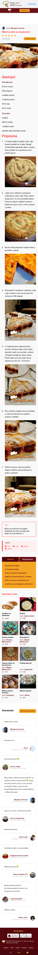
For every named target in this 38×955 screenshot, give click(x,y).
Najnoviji (10, 559)
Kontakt (15, 943)
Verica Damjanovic (17, 818)
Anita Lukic (23, 837)
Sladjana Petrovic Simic (19, 856)
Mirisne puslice (28, 687)
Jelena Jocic (23, 917)
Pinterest (31, 947)
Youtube (17, 947)
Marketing (9, 943)
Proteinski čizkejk (12, 569)
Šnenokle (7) (28, 633)
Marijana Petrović (17, 28)
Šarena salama (10, 633)
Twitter (12, 947)
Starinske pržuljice (12, 566)
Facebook (6, 947)
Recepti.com (3, 942)
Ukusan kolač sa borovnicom (10, 660)
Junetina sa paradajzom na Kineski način (19, 584)
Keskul (28, 608)
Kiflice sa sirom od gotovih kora (17, 580)
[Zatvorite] (1, 4)
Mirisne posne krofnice (10, 687)
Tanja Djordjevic (16, 899)
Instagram (24, 947)
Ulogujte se (24, 10)
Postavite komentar (27, 711)
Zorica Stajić (15, 766)
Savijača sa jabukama (10, 608)
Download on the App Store (13, 936)
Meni (19, 952)
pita (9, 546)
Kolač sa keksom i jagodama (16, 573)
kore (17, 546)
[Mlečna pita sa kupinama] (20, 171)
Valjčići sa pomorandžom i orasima (18, 576)
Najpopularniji (28, 559)
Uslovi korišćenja (28, 941)
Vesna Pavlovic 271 (20, 874)
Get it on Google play (26, 936)
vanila (9, 548)
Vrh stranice (18, 931)
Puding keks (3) (28, 660)
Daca (26, 748)
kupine (26, 546)
